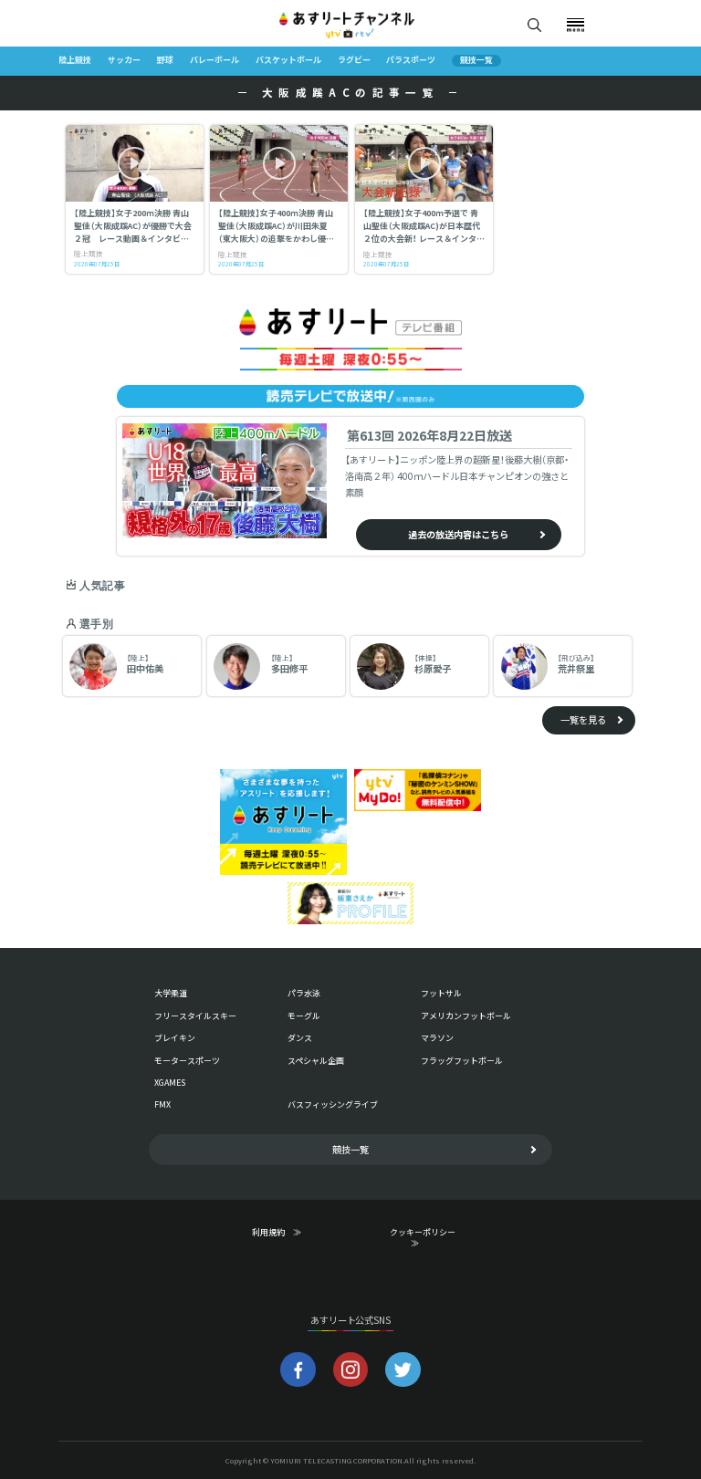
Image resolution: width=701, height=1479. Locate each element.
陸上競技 (74, 60)
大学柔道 (170, 993)
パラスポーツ (410, 60)
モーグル (304, 1016)
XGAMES (169, 1082)
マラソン (437, 1038)
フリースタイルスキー (195, 1016)
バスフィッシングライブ (333, 1104)
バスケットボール (288, 60)
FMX (162, 1104)
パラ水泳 (304, 993)
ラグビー (354, 60)
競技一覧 (476, 61)
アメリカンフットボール (466, 1016)
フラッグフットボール (462, 1061)
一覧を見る (583, 719)
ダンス (300, 1038)
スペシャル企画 (316, 1061)
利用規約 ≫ (288, 1232)
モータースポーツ (187, 1061)
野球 (165, 60)
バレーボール (214, 60)
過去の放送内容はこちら (458, 534)
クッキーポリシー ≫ (427, 1238)
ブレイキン (174, 1038)
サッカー (124, 60)
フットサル (441, 993)
